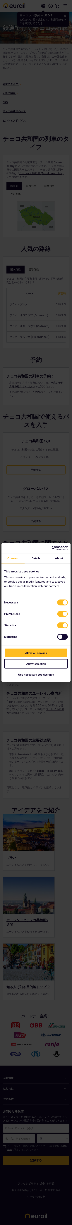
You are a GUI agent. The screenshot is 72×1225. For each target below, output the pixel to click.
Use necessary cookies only (36, 674)
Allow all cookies (36, 653)
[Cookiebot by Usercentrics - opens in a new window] (52, 548)
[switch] (62, 614)
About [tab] (59, 558)
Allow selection (36, 663)
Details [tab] (36, 558)
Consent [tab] (12, 558)
